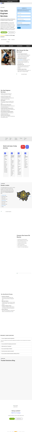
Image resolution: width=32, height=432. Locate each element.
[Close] (18, 1)
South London (4, 200)
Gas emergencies (20, 59)
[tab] (16, 340)
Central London (4, 195)
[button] (4, 32)
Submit (19, 27)
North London (4, 205)
